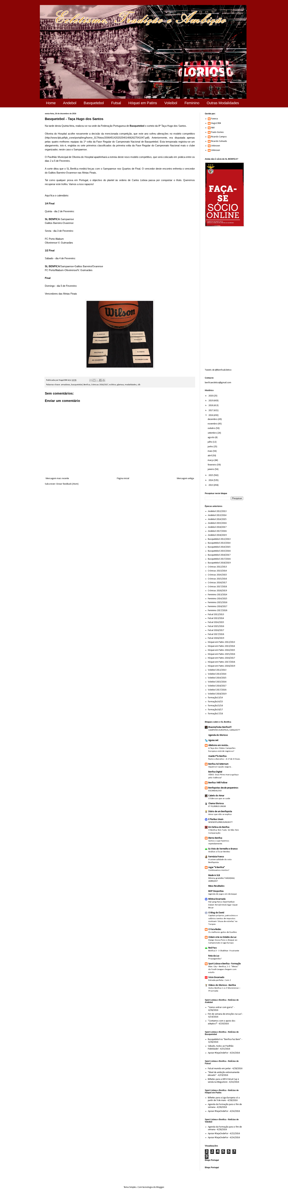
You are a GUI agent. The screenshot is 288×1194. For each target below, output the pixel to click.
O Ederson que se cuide (219, 798)
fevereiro (212, 465)
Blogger (160, 1187)
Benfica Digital (215, 772)
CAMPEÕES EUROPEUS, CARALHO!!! (224, 730)
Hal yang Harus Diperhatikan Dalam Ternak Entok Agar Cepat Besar (223, 905)
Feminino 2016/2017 (217, 606)
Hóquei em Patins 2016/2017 (221, 658)
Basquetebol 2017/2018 (219, 559)
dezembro (213, 419)
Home (51, 103)
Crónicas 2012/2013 (217, 567)
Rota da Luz (213, 956)
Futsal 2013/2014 (216, 618)
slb (139, 385)
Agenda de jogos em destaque (222, 894)
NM (212, 128)
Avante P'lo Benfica (217, 756)
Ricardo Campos (219, 137)
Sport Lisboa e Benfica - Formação (224, 963)
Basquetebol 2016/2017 (219, 555)
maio (210, 451)
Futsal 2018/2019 (216, 638)
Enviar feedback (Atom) (67, 484)
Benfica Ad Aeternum (218, 764)
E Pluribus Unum (215, 819)
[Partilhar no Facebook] (100, 380)
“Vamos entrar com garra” (220, 1007)
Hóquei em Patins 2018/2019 (221, 666)
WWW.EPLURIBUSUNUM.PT (220, 822)
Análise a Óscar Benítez (219, 852)
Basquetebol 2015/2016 (219, 551)
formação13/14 (215, 697)
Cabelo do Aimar (216, 795)
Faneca (214, 119)
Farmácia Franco (216, 856)
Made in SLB (214, 875)
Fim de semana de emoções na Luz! (225, 1014)
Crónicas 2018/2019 (217, 590)
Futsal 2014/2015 (216, 622)
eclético (112, 385)
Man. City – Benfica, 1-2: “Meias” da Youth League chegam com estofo (223, 969)
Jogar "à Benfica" (216, 867)
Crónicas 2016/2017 (99, 385)
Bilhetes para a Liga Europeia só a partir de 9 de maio (224, 1099)
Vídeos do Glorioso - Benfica (222, 985)
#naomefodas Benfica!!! (220, 727)
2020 (211, 396)
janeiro (211, 469)
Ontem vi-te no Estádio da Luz (222, 937)
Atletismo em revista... (218, 745)
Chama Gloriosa (216, 803)
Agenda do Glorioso (218, 735)
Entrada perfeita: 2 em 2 (219, 980)
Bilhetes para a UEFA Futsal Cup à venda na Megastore (223, 1080)
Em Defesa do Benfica (218, 827)
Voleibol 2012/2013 (217, 670)
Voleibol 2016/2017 (217, 686)
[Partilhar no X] (97, 380)
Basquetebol (94, 103)
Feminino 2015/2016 (217, 602)
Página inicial (123, 478)
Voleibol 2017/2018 (217, 690)
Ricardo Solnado (219, 141)
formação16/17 (215, 709)
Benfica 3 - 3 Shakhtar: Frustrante (223, 951)
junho (211, 446)
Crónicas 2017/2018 (217, 586)
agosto (211, 437)
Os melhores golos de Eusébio (222, 932)
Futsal (116, 103)
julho (210, 442)
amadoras (65, 385)
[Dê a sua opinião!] (94, 380)
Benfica (87, 385)
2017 (211, 410)
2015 (211, 475)
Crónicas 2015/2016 (217, 579)
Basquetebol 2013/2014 (219, 543)
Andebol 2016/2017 (217, 527)
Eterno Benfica (215, 838)
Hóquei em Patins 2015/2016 (221, 654)
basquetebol (76, 385)
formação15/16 (215, 705)
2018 (211, 405)
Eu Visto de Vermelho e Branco (223, 849)
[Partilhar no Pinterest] (103, 380)
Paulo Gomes (217, 132)
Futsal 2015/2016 (216, 626)
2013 (211, 485)
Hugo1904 (216, 123)
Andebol (69, 103)
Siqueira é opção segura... (220, 767)
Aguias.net (213, 740)
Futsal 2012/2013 (216, 614)
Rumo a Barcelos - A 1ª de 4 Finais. (224, 759)
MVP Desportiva (216, 891)
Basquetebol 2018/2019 (219, 563)
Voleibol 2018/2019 (217, 694)
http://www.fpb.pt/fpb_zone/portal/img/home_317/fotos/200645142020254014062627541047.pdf (97, 137)
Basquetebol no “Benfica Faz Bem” (224, 1039)
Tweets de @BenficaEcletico (218, 370)
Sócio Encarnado (216, 977)
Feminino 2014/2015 (217, 598)
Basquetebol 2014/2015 (219, 547)
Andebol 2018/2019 (217, 535)
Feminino (191, 103)
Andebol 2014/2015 (217, 519)
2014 (211, 480)
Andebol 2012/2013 (217, 511)
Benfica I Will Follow (217, 782)
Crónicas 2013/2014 (217, 571)
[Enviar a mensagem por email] (91, 380)
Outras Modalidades (223, 103)
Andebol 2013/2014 (217, 515)
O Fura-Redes (214, 929)
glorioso (120, 385)
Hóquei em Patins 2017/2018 (221, 662)
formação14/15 (215, 701)
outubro (212, 428)
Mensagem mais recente (57, 478)
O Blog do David (216, 912)
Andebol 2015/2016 (217, 523)
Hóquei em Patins (142, 103)
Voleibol (170, 103)
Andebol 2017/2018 (217, 531)
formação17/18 (215, 713)
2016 (211, 415)
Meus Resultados (216, 886)
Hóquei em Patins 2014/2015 (221, 650)
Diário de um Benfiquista (220, 811)
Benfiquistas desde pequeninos (223, 788)
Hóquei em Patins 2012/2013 (221, 642)
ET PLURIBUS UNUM (217, 806)
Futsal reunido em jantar (219, 1068)
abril (210, 455)
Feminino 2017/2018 (217, 610)
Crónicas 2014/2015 (217, 575)
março (211, 460)
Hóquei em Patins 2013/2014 (221, 646)
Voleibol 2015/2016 (217, 682)
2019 (211, 400)
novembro (213, 424)
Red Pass (212, 948)
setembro (212, 433)
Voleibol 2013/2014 (217, 674)
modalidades (131, 385)
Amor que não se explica (220, 814)
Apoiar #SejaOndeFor (218, 1053)
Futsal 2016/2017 (216, 630)
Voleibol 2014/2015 (217, 678)
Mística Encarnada (217, 899)
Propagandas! (215, 959)
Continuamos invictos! (218, 870)
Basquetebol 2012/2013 (219, 539)
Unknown (215, 146)
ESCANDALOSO (215, 791)
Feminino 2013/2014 (217, 594)
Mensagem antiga (185, 478)
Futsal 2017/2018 (216, 634)
